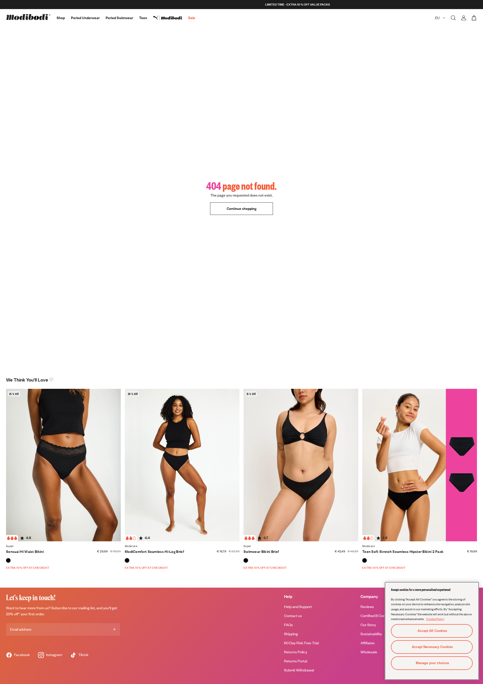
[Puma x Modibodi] (170, 18)
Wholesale (368, 652)
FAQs (288, 624)
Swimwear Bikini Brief (261, 551)
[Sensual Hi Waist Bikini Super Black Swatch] (8, 560)
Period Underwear (85, 18)
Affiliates (367, 642)
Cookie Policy (435, 619)
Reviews (367, 606)
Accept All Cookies (432, 631)
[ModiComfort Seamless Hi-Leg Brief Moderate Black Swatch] (127, 560)
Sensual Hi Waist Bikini (25, 551)
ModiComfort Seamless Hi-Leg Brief (154, 551)
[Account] (464, 18)
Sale (191, 18)
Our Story (368, 624)
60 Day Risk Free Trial (301, 642)
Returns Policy (295, 652)
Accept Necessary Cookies (432, 647)
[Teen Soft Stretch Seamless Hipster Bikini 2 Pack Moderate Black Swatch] (364, 560)
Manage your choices (432, 663)
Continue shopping (241, 208)
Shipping (291, 633)
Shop (61, 18)
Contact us (293, 615)
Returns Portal (295, 661)
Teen (143, 18)
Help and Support (298, 606)
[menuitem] (170, 18)
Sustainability (371, 633)
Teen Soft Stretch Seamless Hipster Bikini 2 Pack (403, 551)
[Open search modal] (453, 18)
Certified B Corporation (379, 615)
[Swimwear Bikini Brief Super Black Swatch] (246, 560)
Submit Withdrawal (299, 670)
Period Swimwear (119, 18)
